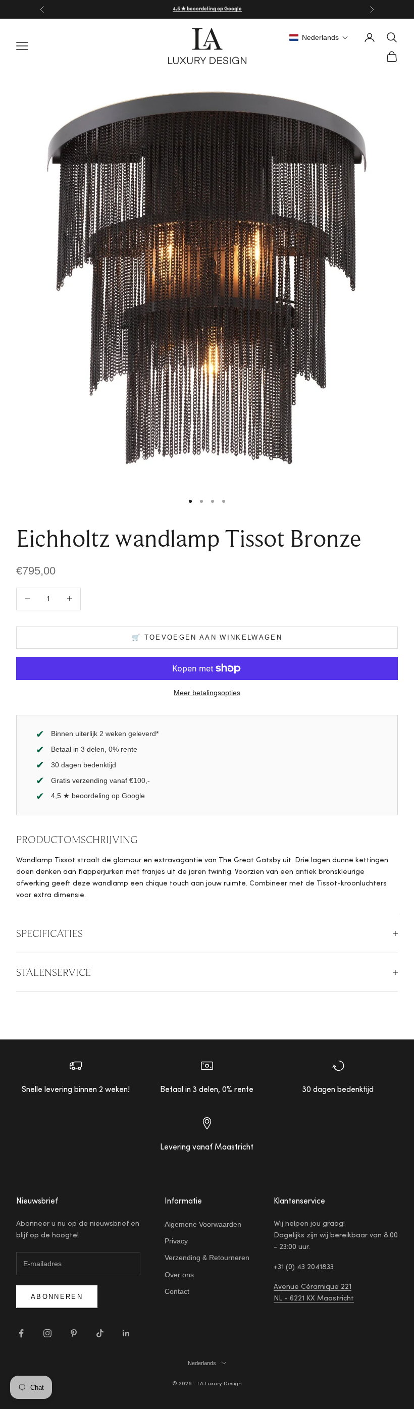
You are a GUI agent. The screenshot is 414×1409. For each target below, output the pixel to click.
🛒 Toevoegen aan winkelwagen (207, 637)
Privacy (176, 1241)
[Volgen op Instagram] (47, 1333)
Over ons (179, 1275)
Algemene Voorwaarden (203, 1224)
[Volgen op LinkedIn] (126, 1333)
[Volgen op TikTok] (100, 1333)
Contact (177, 1291)
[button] (318, 37)
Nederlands (202, 1363)
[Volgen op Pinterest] (74, 1333)
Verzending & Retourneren (207, 1258)
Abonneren (57, 1296)
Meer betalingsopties (207, 693)
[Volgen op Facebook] (21, 1333)
